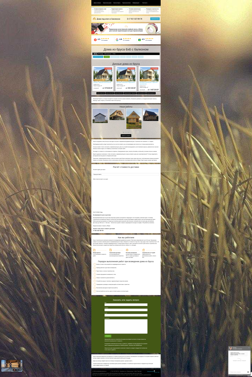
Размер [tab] (101, 53)
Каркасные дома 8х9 (141, 93)
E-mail (106, 313)
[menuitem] (97, 3)
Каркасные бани (126, 2)
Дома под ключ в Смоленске (108, 19)
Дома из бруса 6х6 (100, 93)
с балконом (107, 56)
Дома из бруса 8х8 (109, 93)
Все (114, 53)
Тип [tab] (96, 53)
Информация (136, 2)
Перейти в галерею (126, 135)
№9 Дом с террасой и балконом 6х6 (102, 82)
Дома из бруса (97, 2)
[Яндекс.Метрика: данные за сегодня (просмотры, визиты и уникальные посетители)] (157, 371)
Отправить (108, 336)
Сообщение (107, 318)
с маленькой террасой (98, 56)
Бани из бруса (116, 2)
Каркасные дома (107, 2)
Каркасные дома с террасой (130, 93)
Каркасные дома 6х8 (151, 93)
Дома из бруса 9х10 (119, 93)
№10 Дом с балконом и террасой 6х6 (126, 82)
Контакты (144, 2)
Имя (105, 302)
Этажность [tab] (108, 53)
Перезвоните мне (155, 18)
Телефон (106, 307)
